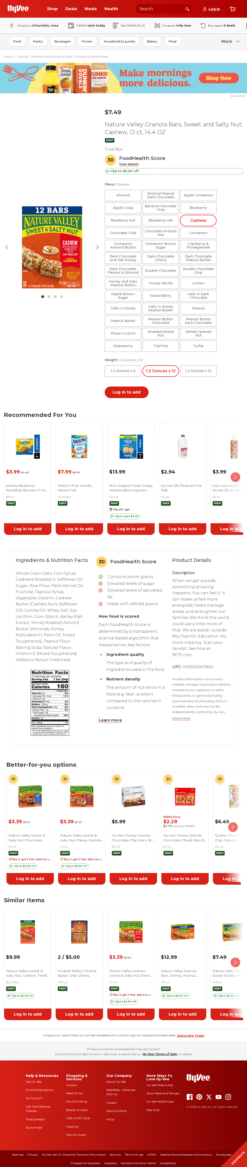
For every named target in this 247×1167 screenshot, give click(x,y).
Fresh (17, 41)
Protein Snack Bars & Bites (52, 56)
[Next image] (97, 247)
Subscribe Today (190, 1036)
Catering (72, 1126)
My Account (34, 1098)
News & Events (116, 1111)
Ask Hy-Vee (33, 1081)
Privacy (32, 1154)
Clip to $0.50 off (124, 171)
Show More (181, 718)
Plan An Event (76, 1135)
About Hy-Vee (116, 1081)
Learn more (110, 720)
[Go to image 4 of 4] (61, 297)
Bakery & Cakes (77, 1110)
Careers (111, 1102)
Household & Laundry (119, 41)
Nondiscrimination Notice (138, 1163)
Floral (173, 41)
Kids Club (152, 1110)
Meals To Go (74, 1093)
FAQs (110, 1119)
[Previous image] (7, 247)
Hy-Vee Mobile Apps (160, 1101)
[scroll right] (235, 477)
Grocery (71, 1085)
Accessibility (168, 1163)
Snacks (22, 56)
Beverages (62, 41)
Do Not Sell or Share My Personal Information (74, 1154)
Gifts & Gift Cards (78, 1118)
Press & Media (35, 1119)
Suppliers (110, 1163)
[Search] (187, 9)
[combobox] (164, 8)
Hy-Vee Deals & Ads (159, 1085)
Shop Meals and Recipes (162, 1093)
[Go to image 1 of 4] (43, 297)
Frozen (87, 41)
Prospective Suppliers (85, 1163)
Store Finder (34, 1127)
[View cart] (232, 9)
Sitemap (18, 1154)
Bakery (152, 41)
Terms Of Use (134, 1154)
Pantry (38, 41)
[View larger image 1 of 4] (52, 247)
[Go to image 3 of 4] (55, 297)
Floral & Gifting (76, 1101)
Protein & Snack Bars (92, 56)
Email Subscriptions (40, 1090)
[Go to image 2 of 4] (49, 297)
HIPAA (151, 1154)
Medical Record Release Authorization (186, 1154)
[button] (128, 164)
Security (115, 1154)
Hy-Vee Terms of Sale (160, 1054)
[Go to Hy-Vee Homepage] (18, 9)
